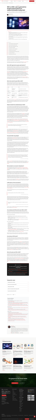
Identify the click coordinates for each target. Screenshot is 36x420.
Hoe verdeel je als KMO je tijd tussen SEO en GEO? (14, 51)
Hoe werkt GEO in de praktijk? (12, 47)
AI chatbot (20, 404)
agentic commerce (22, 231)
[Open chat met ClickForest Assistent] (34, 416)
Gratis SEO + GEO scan (15, 399)
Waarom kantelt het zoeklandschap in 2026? (13, 46)
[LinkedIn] (2, 401)
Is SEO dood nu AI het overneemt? (12, 50)
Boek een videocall (14, 398)
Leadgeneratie (21, 395)
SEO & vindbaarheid (21, 394)
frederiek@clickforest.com (4, 397)
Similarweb (21, 241)
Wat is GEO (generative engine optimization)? (13, 43)
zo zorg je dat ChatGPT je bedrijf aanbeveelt (12, 229)
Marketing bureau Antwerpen (31, 415)
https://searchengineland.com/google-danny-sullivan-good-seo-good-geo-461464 (16, 319)
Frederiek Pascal (13, 326)
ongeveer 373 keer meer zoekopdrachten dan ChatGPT (12, 132)
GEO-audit (11, 249)
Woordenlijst (14, 396)
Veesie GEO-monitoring (6, 402)
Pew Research (23, 113)
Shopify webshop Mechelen (20, 415)
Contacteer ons (4, 395)
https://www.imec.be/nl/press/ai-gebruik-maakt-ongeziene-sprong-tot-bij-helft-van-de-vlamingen (18, 305)
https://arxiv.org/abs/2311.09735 (11, 301)
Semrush (24, 243)
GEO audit (20, 409)
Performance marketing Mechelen (14, 415)
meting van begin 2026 (16, 120)
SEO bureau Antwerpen (9, 416)
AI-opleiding (21, 406)
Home (13, 390)
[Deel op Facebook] (11, 294)
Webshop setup (21, 398)
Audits (20, 407)
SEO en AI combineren (14, 207)
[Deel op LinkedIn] (10, 294)
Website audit (21, 408)
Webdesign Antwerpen (4, 416)
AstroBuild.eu (8, 403)
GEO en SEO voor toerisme (15, 400)
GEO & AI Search (18, 5)
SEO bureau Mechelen (4, 415)
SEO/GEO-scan (18, 179)
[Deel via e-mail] (13, 294)
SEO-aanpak (15, 99)
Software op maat (21, 405)
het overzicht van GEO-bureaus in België (19, 258)
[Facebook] (3, 401)
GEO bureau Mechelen (9, 415)
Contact (13, 397)
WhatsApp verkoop (21, 399)
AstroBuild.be (5, 403)
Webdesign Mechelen (26, 415)
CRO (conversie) (21, 396)
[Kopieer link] (14, 294)
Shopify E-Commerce (21, 397)
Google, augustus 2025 (15, 130)
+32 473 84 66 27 (3, 398)
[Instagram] (4, 401)
